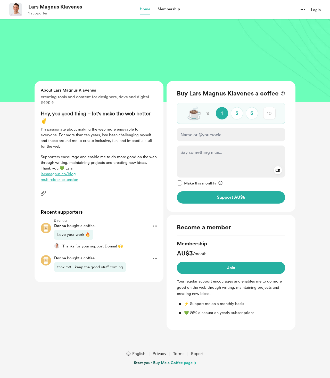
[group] (231, 278)
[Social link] (43, 193)
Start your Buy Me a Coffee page (163, 362)
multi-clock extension (59, 179)
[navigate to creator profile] (15, 9)
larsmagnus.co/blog (58, 174)
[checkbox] (196, 183)
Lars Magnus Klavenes (55, 7)
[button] (145, 9)
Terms (178, 353)
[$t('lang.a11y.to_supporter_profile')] (56, 246)
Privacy (159, 353)
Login (316, 9)
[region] (231, 146)
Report (197, 353)
